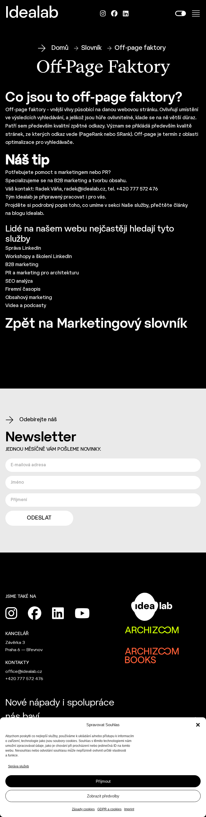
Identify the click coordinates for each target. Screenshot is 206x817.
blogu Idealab (27, 213)
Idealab (31, 13)
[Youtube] (82, 613)
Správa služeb (18, 766)
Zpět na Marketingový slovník (96, 324)
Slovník (91, 48)
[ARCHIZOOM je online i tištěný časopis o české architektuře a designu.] (152, 630)
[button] (198, 725)
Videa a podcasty (25, 306)
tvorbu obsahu (109, 181)
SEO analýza (19, 281)
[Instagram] (103, 13)
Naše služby (135, 205)
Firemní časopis (23, 289)
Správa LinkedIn (23, 248)
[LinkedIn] (125, 13)
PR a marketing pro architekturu (42, 273)
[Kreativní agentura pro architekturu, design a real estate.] (151, 607)
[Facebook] (114, 13)
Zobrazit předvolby (103, 796)
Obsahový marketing (28, 298)
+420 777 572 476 (24, 679)
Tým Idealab (18, 197)
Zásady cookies (83, 809)
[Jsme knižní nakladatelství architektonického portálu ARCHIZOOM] (152, 651)
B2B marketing (70, 181)
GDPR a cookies (109, 809)
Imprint (129, 809)
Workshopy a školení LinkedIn (38, 257)
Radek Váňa (48, 189)
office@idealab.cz (23, 672)
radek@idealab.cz (84, 189)
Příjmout (103, 781)
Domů (60, 48)
